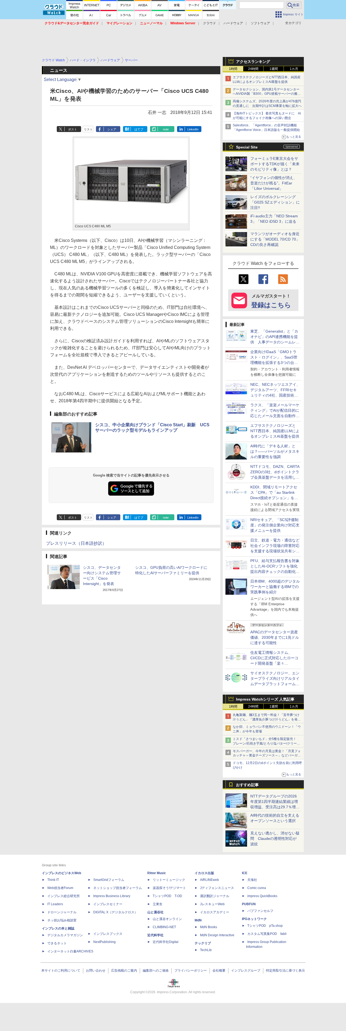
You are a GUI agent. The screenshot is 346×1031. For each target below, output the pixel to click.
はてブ (138, 129)
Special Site (247, 147)
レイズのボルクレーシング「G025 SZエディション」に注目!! (275, 202)
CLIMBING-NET (164, 927)
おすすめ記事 (247, 785)
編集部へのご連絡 (156, 970)
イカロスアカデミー (214, 912)
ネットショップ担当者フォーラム (117, 888)
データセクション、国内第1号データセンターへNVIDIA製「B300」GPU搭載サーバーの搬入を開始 (267, 93)
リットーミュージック (169, 880)
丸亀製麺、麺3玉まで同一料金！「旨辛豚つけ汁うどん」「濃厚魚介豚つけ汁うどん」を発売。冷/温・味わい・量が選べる (266, 719)
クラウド (209, 23)
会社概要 (218, 970)
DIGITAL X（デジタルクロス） (115, 912)
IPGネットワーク (254, 919)
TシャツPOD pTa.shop (265, 926)
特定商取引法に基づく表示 (285, 970)
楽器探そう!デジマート (169, 888)
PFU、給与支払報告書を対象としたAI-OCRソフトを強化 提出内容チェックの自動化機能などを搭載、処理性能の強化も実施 (275, 571)
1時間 (233, 69)
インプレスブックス (107, 934)
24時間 (253, 69)
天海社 (252, 880)
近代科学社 (155, 935)
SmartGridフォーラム (108, 880)
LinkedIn (192, 129)
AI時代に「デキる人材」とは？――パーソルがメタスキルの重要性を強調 (275, 451)
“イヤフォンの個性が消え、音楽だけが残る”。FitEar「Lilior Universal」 (273, 183)
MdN (198, 920)
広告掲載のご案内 (124, 970)
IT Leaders (55, 904)
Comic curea (256, 888)
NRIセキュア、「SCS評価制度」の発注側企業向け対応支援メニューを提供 (275, 525)
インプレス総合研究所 (63, 896)
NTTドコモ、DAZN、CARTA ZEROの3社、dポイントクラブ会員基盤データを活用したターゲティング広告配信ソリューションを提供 (275, 477)
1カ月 (294, 69)
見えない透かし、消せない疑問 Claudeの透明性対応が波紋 (275, 838)
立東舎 (157, 904)
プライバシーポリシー (190, 970)
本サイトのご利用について (60, 970)
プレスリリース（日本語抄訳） (76, 543)
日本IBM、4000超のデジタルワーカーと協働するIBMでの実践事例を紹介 (275, 586)
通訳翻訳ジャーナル (214, 896)
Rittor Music (156, 873)
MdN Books (208, 927)
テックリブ (203, 943)
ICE (244, 873)
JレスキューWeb (212, 904)
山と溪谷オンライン (167, 919)
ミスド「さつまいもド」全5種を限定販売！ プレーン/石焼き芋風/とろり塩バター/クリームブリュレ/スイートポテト (266, 743)
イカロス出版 (204, 873)
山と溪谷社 (155, 912)
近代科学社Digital (165, 942)
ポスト (72, 129)
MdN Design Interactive (217, 935)
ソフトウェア (260, 23)
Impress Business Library (111, 896)
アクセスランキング (253, 61)
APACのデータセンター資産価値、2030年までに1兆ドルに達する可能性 (274, 637)
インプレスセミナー (107, 904)
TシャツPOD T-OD (167, 896)
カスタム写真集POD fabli (267, 934)
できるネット (57, 943)
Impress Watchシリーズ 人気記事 (265, 699)
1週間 (274, 69)
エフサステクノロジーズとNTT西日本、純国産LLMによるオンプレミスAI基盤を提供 (275, 430)
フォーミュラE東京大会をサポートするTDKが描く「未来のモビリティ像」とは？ (275, 163)
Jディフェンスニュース (217, 888)
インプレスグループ (245, 970)
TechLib (206, 950)
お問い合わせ (95, 970)
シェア (111, 129)
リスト (88, 129)
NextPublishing (104, 942)
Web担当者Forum (60, 888)
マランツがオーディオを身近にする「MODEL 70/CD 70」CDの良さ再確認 (275, 239)
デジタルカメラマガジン (65, 935)
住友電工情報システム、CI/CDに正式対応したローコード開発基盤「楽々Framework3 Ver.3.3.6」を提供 (275, 663)
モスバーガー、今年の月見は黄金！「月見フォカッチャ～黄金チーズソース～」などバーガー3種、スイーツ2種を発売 (267, 755)
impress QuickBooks (262, 896)
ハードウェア (233, 23)
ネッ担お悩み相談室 (61, 920)
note (166, 129)
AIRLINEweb (209, 880)
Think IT (53, 880)
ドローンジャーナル (61, 912)
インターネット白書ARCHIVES (70, 951)
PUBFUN (249, 904)
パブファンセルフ (260, 911)
